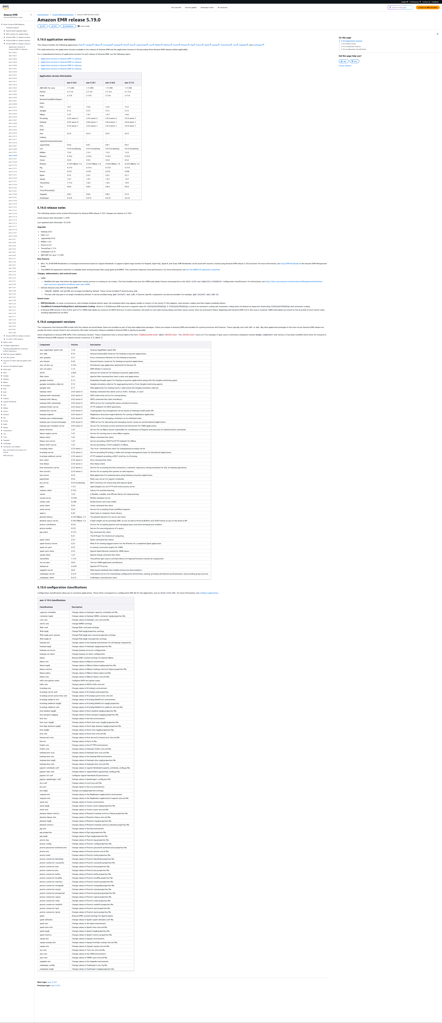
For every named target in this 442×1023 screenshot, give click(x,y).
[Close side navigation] (31, 15)
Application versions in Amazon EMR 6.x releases (61, 62)
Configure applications (208, 593)
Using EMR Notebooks (290, 263)
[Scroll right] (229, 7)
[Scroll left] (169, 7)
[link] (88, 14)
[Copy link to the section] (35, 39)
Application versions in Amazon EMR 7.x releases (61, 59)
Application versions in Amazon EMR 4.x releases (61, 69)
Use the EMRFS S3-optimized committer (203, 269)
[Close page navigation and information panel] (437, 34)
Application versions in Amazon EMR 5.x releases (61, 65)
